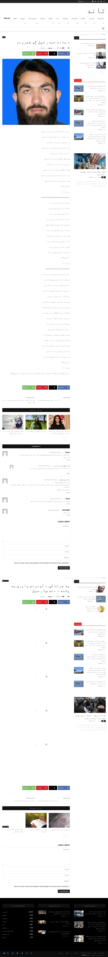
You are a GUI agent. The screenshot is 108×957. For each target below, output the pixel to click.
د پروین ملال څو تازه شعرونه (37, 431)
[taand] (58, 48)
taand (50, 48)
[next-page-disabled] (101, 146)
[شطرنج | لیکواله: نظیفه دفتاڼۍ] (90, 161)
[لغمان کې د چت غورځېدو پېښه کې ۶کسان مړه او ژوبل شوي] (42, 912)
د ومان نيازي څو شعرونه (88, 43)
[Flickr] (27, 953)
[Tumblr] (98, 1)
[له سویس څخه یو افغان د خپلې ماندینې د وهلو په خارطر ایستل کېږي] (79, 112)
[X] (95, 1)
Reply (68, 460)
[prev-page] (67, 438)
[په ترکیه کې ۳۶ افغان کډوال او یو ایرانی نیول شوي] (79, 88)
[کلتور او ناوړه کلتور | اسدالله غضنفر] (101, 65)
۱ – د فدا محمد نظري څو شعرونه (49, 400)
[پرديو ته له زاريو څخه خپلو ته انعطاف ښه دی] (42, 932)
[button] (103, 28)
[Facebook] (104, 1)
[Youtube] (93, 1)
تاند (99, 177)
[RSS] (12, 953)
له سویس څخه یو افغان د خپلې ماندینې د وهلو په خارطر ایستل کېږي (96, 111)
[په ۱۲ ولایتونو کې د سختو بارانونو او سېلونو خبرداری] (79, 914)
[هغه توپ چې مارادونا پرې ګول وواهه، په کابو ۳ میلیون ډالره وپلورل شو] (79, 938)
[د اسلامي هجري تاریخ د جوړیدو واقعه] (42, 922)
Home (104, 34)
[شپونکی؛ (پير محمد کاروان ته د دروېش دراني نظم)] (12, 422)
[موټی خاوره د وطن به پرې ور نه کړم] (101, 55)
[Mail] (17, 953)
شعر (96, 34)
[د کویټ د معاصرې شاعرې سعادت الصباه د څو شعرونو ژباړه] (59, 422)
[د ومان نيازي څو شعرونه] (101, 45)
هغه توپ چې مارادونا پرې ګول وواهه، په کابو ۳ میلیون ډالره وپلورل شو (96, 938)
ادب (100, 34)
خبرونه (77, 80)
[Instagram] (101, 1)
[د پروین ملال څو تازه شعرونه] (36, 422)
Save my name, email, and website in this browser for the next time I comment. (41, 563)
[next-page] (64, 438)
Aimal (68, 499)
